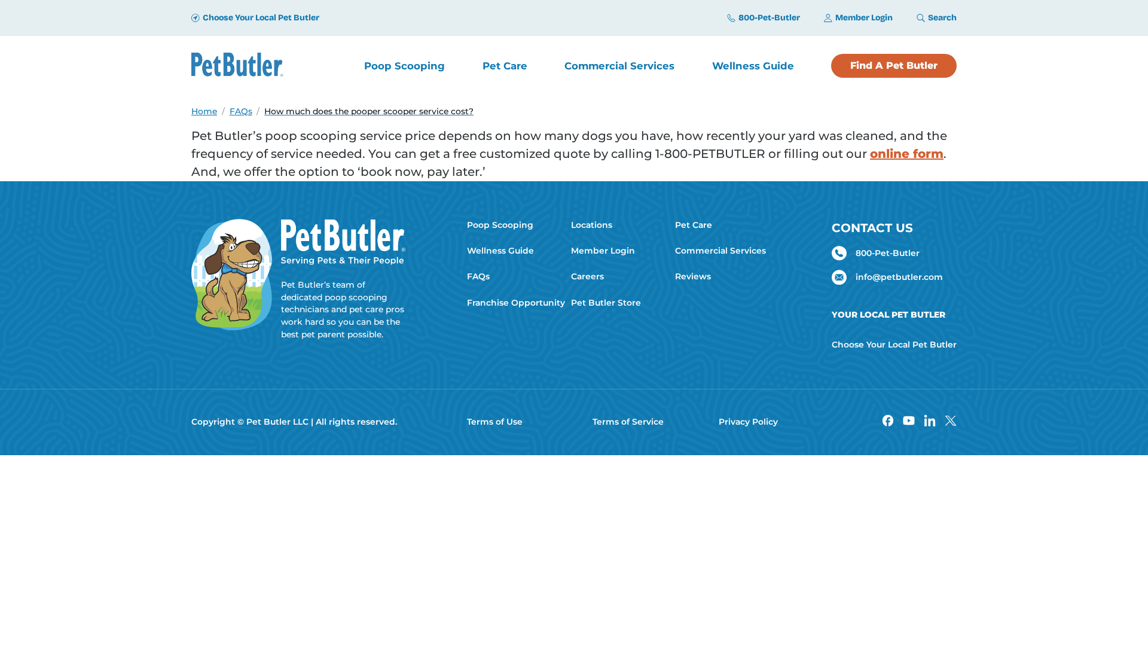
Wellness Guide (500, 250)
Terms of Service (628, 421)
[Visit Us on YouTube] (909, 422)
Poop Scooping (500, 225)
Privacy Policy (748, 421)
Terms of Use (495, 421)
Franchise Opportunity (514, 302)
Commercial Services (720, 250)
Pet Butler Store (606, 302)
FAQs (478, 276)
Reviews (693, 276)
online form (907, 154)
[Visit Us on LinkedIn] (930, 422)
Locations (591, 225)
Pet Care (693, 225)
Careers (587, 276)
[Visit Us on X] (951, 422)
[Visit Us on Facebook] (888, 422)
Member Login (603, 250)
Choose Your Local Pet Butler (894, 344)
